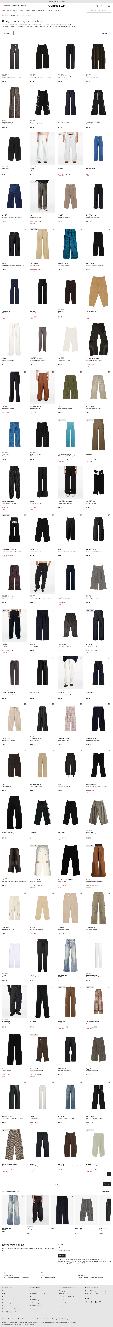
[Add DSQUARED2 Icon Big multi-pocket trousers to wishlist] (81, 987)
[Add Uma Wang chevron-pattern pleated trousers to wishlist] (109, 798)
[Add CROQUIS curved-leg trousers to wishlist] (25, 750)
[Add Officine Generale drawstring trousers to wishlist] (81, 88)
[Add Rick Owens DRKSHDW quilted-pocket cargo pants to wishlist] (81, 468)
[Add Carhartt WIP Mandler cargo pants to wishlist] (53, 515)
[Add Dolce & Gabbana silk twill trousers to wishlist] (53, 704)
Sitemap (32, 1309)
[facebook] (96, 1302)
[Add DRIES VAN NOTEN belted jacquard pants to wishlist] (81, 704)
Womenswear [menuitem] (6, 5)
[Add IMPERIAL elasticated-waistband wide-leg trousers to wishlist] (53, 42)
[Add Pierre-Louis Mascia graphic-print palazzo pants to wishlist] (109, 987)
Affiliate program (62, 1290)
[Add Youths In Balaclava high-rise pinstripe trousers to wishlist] (25, 468)
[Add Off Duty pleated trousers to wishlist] (25, 610)
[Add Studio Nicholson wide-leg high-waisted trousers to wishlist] (25, 798)
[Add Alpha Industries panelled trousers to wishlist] (109, 277)
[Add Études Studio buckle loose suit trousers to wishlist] (53, 1035)
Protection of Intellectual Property (47, 1318)
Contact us (5, 1290)
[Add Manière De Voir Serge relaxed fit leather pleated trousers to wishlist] (25, 1082)
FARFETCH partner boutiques (39, 1294)
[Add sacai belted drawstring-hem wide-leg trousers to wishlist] (81, 515)
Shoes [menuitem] (28, 10)
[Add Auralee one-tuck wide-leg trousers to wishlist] (53, 893)
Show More (105, 1191)
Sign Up (61, 1255)
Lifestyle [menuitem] (56, 10)
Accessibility (31, 1318)
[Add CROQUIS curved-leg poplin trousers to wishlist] (81, 372)
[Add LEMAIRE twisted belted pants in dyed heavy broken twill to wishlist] (81, 1130)
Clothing (12, 15)
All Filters (7, 33)
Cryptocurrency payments (10, 1306)
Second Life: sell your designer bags (96, 1290)
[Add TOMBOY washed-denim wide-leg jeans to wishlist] (81, 1082)
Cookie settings (63, 1318)
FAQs (42, 1275)
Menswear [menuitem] (15, 5)
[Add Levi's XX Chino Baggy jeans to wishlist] (53, 1130)
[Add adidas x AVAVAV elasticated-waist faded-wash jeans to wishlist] (25, 846)
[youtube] (100, 1302)
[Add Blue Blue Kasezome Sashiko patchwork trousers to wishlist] (25, 182)
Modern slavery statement (37, 1303)
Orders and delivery (8, 1297)
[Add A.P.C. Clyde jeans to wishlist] (53, 134)
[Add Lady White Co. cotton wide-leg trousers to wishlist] (81, 610)
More (73, 26)
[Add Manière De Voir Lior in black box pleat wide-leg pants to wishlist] (53, 658)
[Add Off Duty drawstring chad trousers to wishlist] (81, 134)
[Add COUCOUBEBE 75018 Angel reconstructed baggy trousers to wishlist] (25, 515)
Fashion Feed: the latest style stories (96, 1294)
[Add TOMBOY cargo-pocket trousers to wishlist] (109, 420)
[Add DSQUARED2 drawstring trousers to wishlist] (109, 658)
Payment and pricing (8, 1303)
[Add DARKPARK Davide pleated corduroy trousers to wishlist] (81, 658)
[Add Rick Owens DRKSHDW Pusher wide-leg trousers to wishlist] (109, 88)
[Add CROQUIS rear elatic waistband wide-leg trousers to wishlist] (109, 1130)
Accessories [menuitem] (40, 10)
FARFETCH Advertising (37, 1306)
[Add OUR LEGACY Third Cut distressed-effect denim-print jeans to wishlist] (81, 941)
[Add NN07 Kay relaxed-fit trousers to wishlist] (81, 182)
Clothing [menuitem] (21, 10)
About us (32, 1290)
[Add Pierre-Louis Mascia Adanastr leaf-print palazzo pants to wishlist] (81, 420)
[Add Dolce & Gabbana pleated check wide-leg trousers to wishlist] (25, 88)
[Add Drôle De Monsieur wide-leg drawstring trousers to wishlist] (53, 325)
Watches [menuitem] (49, 10)
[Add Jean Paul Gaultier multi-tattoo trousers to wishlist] (53, 846)
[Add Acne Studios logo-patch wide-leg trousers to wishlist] (109, 372)
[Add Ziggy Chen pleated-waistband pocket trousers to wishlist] (25, 134)
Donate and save (63, 1306)
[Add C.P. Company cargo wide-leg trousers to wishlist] (25, 987)
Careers (32, 1297)
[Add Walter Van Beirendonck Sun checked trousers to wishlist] (25, 1130)
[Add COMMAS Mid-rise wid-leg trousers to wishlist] (25, 325)
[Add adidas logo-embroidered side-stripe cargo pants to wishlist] (53, 563)
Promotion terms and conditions (11, 1309)
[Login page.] (101, 6)
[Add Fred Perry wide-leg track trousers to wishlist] (53, 798)
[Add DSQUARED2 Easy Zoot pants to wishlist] (53, 229)
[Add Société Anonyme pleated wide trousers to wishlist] (53, 372)
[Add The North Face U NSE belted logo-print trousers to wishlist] (109, 515)
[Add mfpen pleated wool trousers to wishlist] (53, 182)
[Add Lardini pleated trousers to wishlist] (53, 1082)
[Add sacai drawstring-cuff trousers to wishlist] (81, 750)
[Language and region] (97, 6)
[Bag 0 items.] (109, 6)
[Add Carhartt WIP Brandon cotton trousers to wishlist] (25, 704)
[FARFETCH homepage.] (56, 6)
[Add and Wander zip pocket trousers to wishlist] (81, 798)
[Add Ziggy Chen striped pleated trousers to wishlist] (109, 1035)
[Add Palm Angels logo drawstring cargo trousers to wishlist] (109, 1082)
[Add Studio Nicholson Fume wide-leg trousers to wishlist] (109, 42)
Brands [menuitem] (15, 10)
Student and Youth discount (66, 1303)
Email (59, 1247)
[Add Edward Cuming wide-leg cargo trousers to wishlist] (81, 229)
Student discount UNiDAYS (66, 1297)
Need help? (81, 1275)
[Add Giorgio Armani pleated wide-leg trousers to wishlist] (109, 182)
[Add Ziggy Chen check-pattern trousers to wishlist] (109, 563)
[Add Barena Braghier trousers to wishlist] (81, 277)
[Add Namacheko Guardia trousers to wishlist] (25, 1035)
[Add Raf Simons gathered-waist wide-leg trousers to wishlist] (109, 846)
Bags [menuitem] (33, 10)
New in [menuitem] (9, 10)
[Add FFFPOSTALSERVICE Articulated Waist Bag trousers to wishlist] (109, 325)
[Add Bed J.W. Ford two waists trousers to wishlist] (109, 468)
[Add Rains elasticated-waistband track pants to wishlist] (53, 941)
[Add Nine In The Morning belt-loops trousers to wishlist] (81, 42)
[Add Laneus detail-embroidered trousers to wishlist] (81, 563)
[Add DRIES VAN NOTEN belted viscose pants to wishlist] (25, 563)
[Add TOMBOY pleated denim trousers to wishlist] (109, 610)
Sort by (104, 33)
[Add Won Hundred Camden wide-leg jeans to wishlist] (109, 134)
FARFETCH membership (65, 1294)
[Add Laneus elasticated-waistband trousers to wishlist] (53, 277)
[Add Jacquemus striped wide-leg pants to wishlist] (25, 893)
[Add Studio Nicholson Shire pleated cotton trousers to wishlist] (53, 420)
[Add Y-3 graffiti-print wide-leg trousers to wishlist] (53, 88)
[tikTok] (91, 1302)
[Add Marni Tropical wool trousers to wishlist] (53, 468)
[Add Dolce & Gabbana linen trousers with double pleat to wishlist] (109, 941)
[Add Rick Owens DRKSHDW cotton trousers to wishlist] (81, 846)
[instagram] (87, 1302)
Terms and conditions (18, 1318)
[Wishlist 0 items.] (105, 6)
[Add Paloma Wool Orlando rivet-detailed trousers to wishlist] (25, 277)
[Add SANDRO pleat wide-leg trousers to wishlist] (81, 325)
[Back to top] (109, 1174)
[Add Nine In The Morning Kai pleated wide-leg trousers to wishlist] (25, 658)
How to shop (8, 1275)
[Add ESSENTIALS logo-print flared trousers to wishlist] (81, 1035)
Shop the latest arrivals (59, 1)
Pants (18, 15)
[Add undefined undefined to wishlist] (23, 1196)
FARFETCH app (34, 1300)
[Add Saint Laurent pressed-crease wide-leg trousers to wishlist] (109, 229)
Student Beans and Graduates (67, 1300)
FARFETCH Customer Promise (11, 1312)
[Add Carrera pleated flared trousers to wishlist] (25, 372)
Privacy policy (6, 1318)
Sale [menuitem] (3, 10)
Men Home (5, 15)
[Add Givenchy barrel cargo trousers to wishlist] (81, 893)
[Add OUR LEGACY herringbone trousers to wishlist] (109, 893)
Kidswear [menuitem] (23, 5)
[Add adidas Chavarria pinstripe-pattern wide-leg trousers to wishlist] (25, 229)
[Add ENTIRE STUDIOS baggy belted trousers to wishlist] (53, 750)
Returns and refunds (8, 1300)
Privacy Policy (81, 1261)
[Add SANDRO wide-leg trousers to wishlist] (53, 610)
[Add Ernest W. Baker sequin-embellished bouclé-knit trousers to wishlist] (109, 750)
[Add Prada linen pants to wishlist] (25, 941)
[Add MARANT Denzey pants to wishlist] (25, 420)
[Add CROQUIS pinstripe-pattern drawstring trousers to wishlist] (25, 42)
